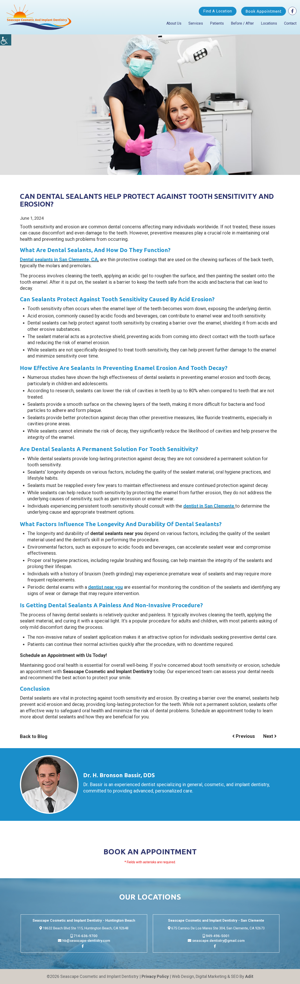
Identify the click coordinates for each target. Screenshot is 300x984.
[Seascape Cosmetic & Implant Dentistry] (39, 17)
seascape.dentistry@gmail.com (218, 941)
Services (195, 23)
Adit (249, 976)
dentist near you (105, 587)
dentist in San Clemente (209, 506)
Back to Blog (33, 736)
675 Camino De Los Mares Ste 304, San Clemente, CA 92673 (217, 928)
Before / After (242, 23)
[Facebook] (292, 11)
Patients (217, 23)
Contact (290, 23)
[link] (84, 947)
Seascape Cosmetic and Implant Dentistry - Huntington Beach (84, 920)
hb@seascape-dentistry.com (85, 941)
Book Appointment (263, 11)
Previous (245, 736)
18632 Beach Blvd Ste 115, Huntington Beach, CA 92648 (85, 928)
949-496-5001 (217, 936)
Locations (269, 23)
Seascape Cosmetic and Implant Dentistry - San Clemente (216, 920)
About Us (173, 23)
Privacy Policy (155, 976)
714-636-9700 (85, 936)
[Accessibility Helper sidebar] (5, 39)
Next (268, 736)
